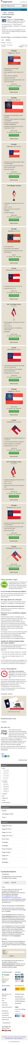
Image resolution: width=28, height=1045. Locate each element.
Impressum (4, 1002)
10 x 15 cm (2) (6, 777)
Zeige (2, 45)
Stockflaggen (5, 845)
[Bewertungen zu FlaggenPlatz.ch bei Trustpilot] (5, 975)
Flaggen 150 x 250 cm (7, 835)
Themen (4, 817)
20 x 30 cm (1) (6, 773)
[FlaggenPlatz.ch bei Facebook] (16, 1016)
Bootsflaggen (5, 862)
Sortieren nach (24, 45)
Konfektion (4, 793)
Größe (3, 768)
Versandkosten (5, 1013)
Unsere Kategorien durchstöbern (14, 9)
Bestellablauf (5, 1010)
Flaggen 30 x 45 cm (6, 832)
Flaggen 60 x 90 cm (6, 829)
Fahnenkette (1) (6, 786)
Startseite (4, 810)
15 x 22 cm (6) (6, 775)
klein (2, 40)
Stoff (3, 796)
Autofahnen (4, 858)
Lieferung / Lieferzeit (7, 1017)
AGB (3, 1000)
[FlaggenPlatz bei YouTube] (23, 1016)
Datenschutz (5, 1005)
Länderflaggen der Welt (7, 814)
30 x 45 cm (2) (6, 771)
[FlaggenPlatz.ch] (7, 2)
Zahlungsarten (5, 1015)
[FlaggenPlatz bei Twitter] (18, 1016)
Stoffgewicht (5, 798)
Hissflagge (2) (5, 788)
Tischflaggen (5, 842)
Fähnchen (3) (5, 784)
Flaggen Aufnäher (6, 852)
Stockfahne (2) (6, 789)
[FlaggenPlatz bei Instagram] (21, 1016)
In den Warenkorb (14, 88)
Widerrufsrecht (5, 1019)
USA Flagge (4, 721)
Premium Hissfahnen (7, 849)
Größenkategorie (6, 802)
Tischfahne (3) (6, 791)
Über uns (4, 998)
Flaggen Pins (5, 855)
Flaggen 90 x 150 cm (7, 825)
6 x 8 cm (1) (5, 778)
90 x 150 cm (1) (6, 770)
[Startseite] (1, 12)
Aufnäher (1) (5, 782)
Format (3, 800)
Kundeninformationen (7, 1007)
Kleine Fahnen (5, 839)
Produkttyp (4, 781)
